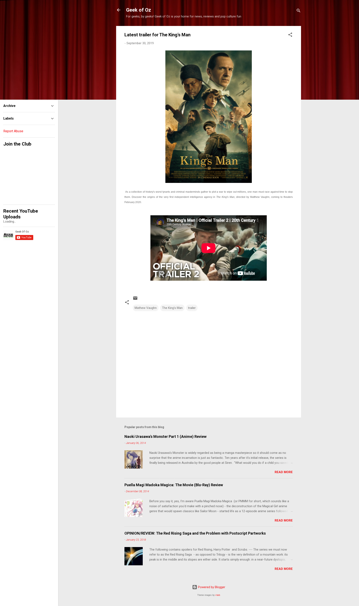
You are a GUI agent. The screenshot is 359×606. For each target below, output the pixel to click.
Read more (284, 472)
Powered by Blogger (211, 587)
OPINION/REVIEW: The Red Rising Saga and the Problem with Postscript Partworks (195, 533)
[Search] (298, 11)
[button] (290, 35)
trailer (192, 308)
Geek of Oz (138, 10)
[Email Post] (135, 299)
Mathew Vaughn (146, 308)
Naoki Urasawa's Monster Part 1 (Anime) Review (165, 436)
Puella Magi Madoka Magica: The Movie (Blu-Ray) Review (173, 485)
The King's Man (172, 308)
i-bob (217, 595)
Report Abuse (13, 131)
